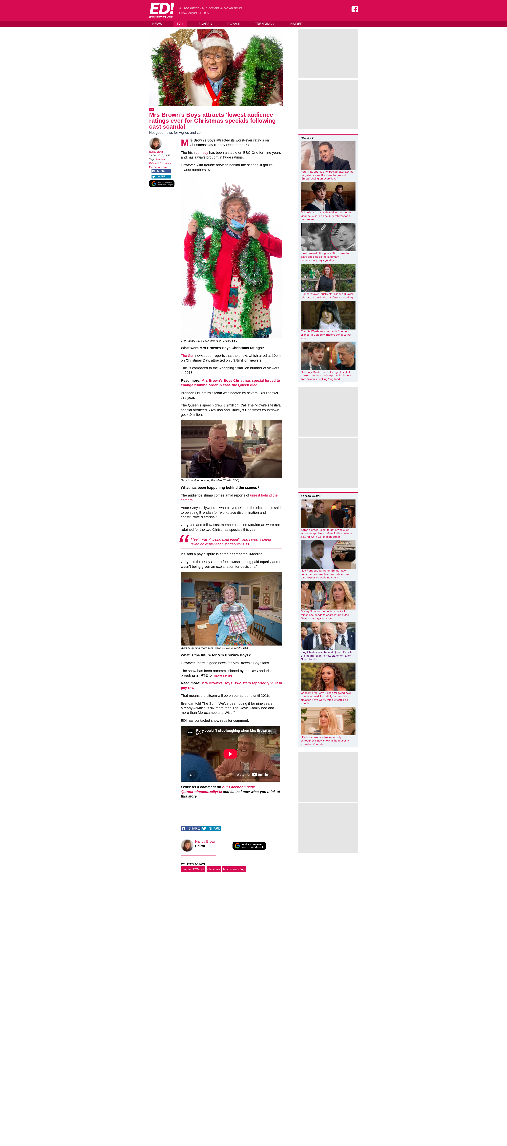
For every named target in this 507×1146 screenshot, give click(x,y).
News (157, 24)
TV (180, 24)
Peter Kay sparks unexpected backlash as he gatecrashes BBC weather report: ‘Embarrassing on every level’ (327, 175)
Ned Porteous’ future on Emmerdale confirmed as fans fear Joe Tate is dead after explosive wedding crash (325, 574)
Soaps (205, 24)
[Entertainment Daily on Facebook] (355, 9)
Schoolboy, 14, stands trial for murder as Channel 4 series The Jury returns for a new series (326, 216)
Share (161, 171)
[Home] (161, 10)
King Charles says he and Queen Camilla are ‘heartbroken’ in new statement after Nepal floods (326, 655)
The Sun (187, 356)
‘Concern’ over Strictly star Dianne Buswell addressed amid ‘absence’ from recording (327, 295)
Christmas (165, 163)
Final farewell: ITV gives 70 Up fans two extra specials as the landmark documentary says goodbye (325, 257)
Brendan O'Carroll (193, 869)
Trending (265, 24)
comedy (202, 153)
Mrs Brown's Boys (158, 167)
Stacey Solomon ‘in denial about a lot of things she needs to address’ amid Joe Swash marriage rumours (325, 615)
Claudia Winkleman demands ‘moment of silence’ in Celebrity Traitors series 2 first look (326, 335)
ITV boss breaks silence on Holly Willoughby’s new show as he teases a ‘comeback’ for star (325, 741)
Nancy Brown (156, 151)
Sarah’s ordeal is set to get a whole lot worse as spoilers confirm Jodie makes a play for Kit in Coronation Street (326, 533)
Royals (233, 24)
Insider (296, 24)
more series (223, 675)
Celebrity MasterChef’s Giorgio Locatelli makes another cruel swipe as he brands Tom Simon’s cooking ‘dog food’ (326, 375)
